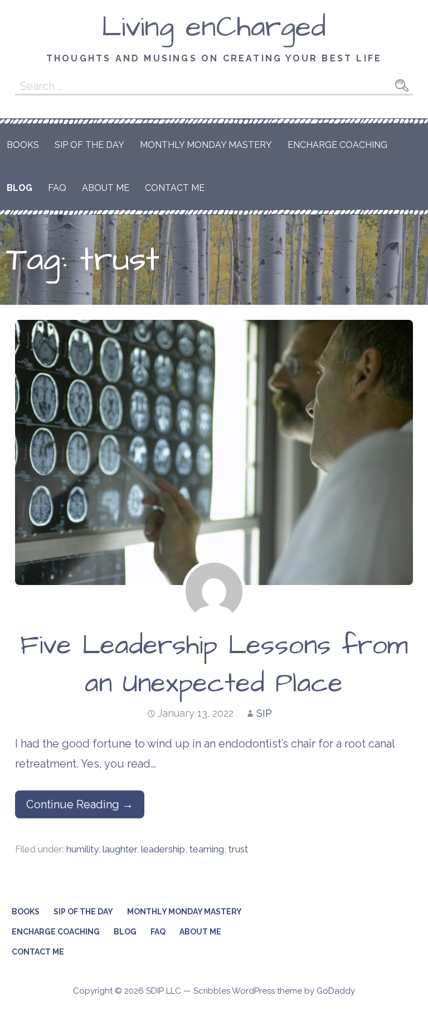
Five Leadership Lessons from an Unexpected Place (214, 664)
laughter (120, 849)
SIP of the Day (89, 145)
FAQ (57, 188)
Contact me (175, 188)
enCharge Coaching (337, 145)
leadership (163, 849)
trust (238, 849)
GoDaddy (336, 991)
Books (23, 145)
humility (82, 849)
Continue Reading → (79, 804)
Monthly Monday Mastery (206, 145)
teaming (206, 849)
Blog (19, 188)
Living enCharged (213, 27)
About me (105, 188)
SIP (264, 713)
